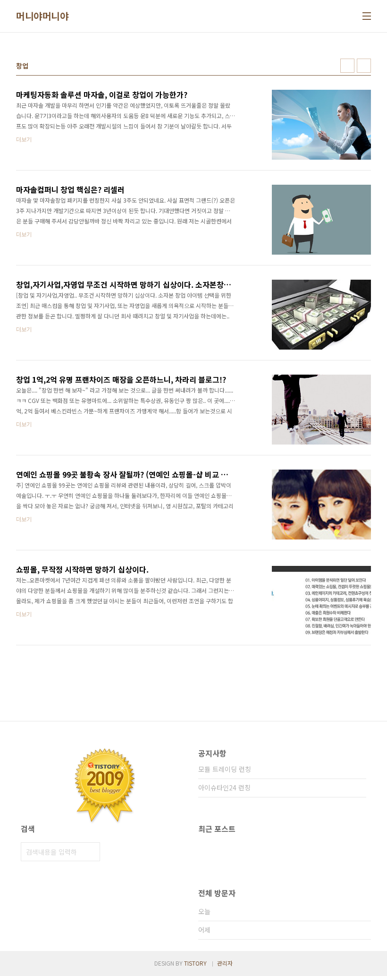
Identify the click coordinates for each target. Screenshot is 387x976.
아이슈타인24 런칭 (224, 787)
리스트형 (364, 66)
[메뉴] (366, 16)
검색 (91, 852)
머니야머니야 (42, 16)
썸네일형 (347, 66)
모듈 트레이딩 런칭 (224, 769)
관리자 (225, 963)
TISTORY (195, 963)
